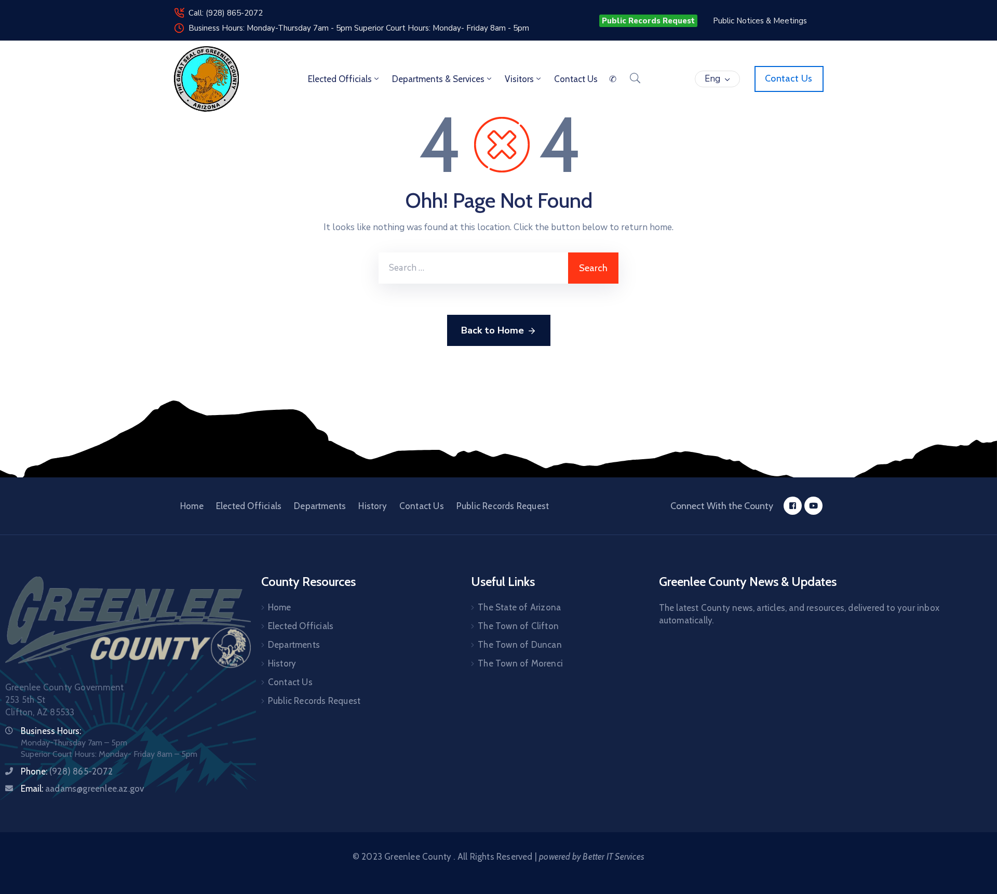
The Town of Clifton (518, 626)
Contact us (576, 79)
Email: (82, 788)
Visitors (519, 79)
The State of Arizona (519, 607)
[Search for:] (473, 268)
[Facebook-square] (793, 506)
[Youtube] (813, 506)
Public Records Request (502, 506)
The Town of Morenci (520, 663)
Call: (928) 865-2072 (225, 13)
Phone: (67, 771)
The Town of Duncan (520, 644)
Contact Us (421, 506)
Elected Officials (340, 79)
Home (192, 506)
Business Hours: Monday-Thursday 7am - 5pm (271, 28)
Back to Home (492, 330)
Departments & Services (438, 79)
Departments (320, 506)
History (372, 506)
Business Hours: (51, 731)
